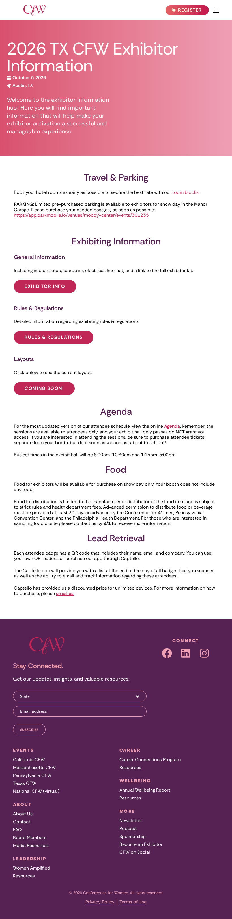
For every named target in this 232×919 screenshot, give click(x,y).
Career (129, 750)
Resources (24, 876)
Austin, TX (22, 85)
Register (189, 11)
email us (65, 593)
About (22, 804)
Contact (21, 822)
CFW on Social (134, 852)
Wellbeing (135, 780)
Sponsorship (132, 836)
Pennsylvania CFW (32, 775)
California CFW (29, 759)
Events (23, 750)
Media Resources (31, 845)
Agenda (172, 426)
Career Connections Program (150, 759)
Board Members (29, 837)
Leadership (29, 858)
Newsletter (130, 821)
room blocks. (185, 192)
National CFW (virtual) (36, 791)
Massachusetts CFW (34, 767)
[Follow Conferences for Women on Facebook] (167, 653)
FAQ (17, 830)
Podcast (128, 828)
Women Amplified (31, 868)
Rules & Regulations (53, 337)
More (127, 811)
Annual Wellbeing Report (144, 790)
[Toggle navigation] (216, 10)
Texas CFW (24, 783)
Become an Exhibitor (141, 844)
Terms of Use (133, 902)
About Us (23, 814)
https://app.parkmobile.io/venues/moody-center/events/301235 (81, 215)
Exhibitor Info (45, 286)
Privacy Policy (100, 902)
